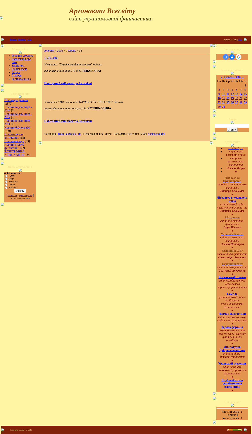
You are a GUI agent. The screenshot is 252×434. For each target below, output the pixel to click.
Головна (13, 40)
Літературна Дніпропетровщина (232, 348)
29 (245, 102)
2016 (60, 50)
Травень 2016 (232, 77)
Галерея (16, 75)
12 (232, 94)
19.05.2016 (51, 57)
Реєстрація (22, 40)
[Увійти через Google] (238, 57)
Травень (71, 50)
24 (223, 102)
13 (236, 94)
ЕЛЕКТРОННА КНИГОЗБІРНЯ (14, 153)
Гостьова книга (21, 78)
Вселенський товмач (232, 277)
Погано (12, 184)
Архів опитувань (25, 196)
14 (240, 94)
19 (232, 98)
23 (219, 102)
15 (245, 94)
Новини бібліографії (17, 127)
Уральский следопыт (232, 363)
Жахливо (13, 187)
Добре (11, 179)
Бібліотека (18, 65)
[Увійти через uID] (226, 57)
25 (228, 102)
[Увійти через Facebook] (232, 57)
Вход (29, 40)
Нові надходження (16, 100)
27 (236, 102)
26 (232, 102)
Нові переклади (14, 141)
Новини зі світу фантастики (14, 146)
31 (223, 106)
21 (240, 98)
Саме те (232, 293)
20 (236, 98)
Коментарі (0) (156, 133)
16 (219, 98)
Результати (12, 196)
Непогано (13, 181)
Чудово (12, 176)
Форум (16, 72)
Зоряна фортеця (232, 327)
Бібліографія (19, 68)
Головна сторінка (22, 55)
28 (240, 102)
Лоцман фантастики (232, 313)
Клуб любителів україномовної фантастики (232, 383)
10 (223, 94)
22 (245, 98)
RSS (240, 40)
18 (228, 98)
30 (219, 106)
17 (223, 98)
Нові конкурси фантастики (13, 136)
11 (228, 94)
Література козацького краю (232, 199)
